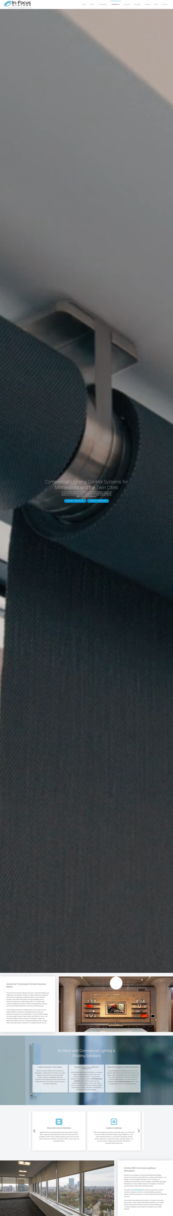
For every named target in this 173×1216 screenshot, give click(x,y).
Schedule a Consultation (98, 500)
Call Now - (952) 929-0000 (75, 500)
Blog (156, 4)
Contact (165, 4)
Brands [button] (147, 4)
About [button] (92, 4)
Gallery (127, 4)
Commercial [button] (116, 4)
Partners (137, 4)
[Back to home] (17, 4)
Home (84, 4)
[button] (34, 1131)
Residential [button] (103, 4)
